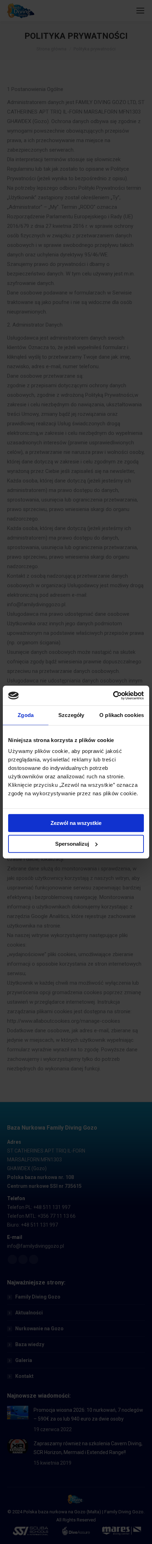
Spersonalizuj (72, 844)
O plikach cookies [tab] (121, 715)
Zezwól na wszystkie (76, 823)
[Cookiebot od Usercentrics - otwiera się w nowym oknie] (113, 695)
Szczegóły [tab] (71, 715)
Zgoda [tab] (26, 715)
